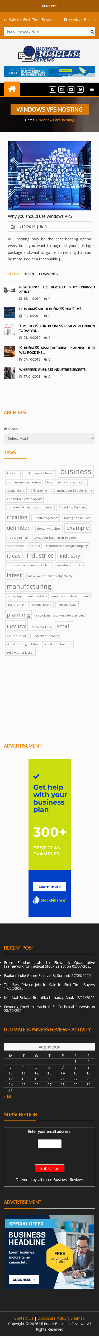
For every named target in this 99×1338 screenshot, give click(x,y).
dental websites (48, 528)
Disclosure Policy (52, 1318)
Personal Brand (40, 605)
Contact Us (23, 1318)
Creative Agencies (46, 518)
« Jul (7, 1096)
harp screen (15, 546)
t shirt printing (16, 636)
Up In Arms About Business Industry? (50, 309)
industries (40, 555)
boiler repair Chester (39, 473)
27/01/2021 (31, 376)
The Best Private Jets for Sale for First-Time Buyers (49, 984)
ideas (14, 555)
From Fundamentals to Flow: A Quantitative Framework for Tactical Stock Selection (49, 964)
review (16, 625)
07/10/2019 (31, 359)
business (76, 471)
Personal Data (67, 605)
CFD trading (39, 490)
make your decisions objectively (50, 576)
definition (19, 527)
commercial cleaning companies (30, 507)
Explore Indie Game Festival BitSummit (37, 975)
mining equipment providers (27, 596)
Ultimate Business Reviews (61, 1179)
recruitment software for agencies (60, 615)
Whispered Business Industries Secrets (52, 370)
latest (14, 575)
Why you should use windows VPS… (42, 216)
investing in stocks (69, 565)
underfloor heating (45, 636)
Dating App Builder (77, 518)
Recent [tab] (30, 273)
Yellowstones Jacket (20, 652)
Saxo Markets (41, 627)
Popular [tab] (13, 273)
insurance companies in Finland (29, 565)
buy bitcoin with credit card (66, 482)
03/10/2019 (31, 337)
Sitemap (78, 1318)
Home (30, 120)
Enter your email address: (49, 1131)
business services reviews (24, 482)
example (78, 527)
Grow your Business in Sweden (55, 537)
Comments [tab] (48, 273)
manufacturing (29, 586)
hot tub (35, 546)
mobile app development (71, 596)
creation (17, 517)
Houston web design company (67, 546)
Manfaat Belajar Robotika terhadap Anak (39, 997)
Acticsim (12, 473)
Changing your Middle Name (72, 490)
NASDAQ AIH (15, 605)
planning (18, 614)
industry (70, 555)
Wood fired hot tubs (58, 644)
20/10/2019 (31, 316)
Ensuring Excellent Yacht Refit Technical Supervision (49, 1006)
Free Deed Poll (17, 537)
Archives (11, 428)
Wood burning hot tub (22, 644)
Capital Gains (16, 490)
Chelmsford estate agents (24, 499)
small (64, 626)
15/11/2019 (31, 298)
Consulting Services (72, 507)
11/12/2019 (25, 226)
